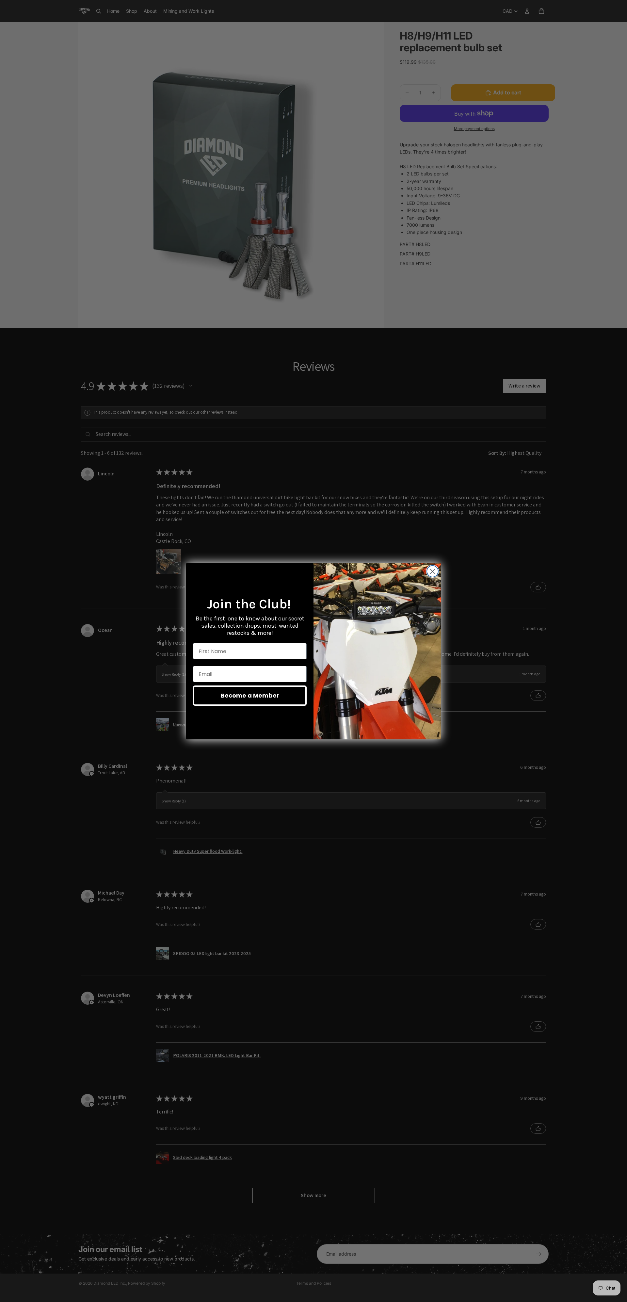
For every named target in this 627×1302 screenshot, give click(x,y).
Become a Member (250, 695)
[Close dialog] (432, 571)
